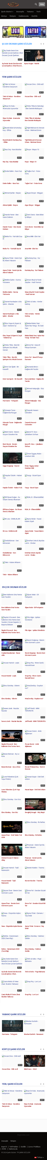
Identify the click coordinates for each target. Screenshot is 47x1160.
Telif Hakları (13, 1147)
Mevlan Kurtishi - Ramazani (33, 1034)
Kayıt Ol (4, 1147)
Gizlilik (34, 16)
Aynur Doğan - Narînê (31, 64)
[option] (12, 59)
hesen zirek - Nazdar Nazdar (11, 721)
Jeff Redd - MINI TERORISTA (35, 721)
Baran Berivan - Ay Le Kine (10, 767)
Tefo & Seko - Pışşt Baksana (35, 972)
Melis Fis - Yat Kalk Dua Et (12, 249)
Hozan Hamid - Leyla (8, 676)
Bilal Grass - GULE (30, 1069)
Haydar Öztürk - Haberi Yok (12, 488)
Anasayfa (20, 12)
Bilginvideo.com (23, 1135)
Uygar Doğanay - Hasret (11, 466)
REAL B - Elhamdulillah (32, 509)
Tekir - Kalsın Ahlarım (10, 575)
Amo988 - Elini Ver (31, 249)
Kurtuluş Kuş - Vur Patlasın (34, 270)
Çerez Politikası (34, 1147)
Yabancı (30, 12)
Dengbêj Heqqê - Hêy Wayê (35, 812)
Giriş (42, 4)
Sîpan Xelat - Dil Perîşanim (34, 607)
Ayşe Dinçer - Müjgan (32, 205)
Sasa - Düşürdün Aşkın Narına (11, 926)
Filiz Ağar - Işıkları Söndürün (35, 630)
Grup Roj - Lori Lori (32, 994)
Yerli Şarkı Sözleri (12, 1084)
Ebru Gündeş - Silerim (9, 699)
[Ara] (36, 4)
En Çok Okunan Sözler (14, 587)
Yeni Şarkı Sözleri (11, 77)
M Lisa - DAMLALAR (10, 531)
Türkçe (40, 1157)
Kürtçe (4, 16)
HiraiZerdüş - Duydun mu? (34, 699)
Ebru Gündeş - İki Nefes (33, 835)
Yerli (38, 12)
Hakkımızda (24, 16)
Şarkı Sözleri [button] (6, 12)
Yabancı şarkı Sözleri (13, 1014)
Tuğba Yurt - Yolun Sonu (33, 183)
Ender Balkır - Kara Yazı (11, 183)
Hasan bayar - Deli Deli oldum (35, 790)
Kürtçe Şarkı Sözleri (13, 1049)
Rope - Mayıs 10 (30, 162)
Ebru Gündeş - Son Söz (9, 812)
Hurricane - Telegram (10, 401)
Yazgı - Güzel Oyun (31, 488)
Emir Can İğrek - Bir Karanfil (12, 379)
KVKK (4, 1149)
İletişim (13, 16)
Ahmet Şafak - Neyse (10, 205)
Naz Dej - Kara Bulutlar (10, 162)
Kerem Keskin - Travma (33, 881)
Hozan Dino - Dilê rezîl (33, 96)
